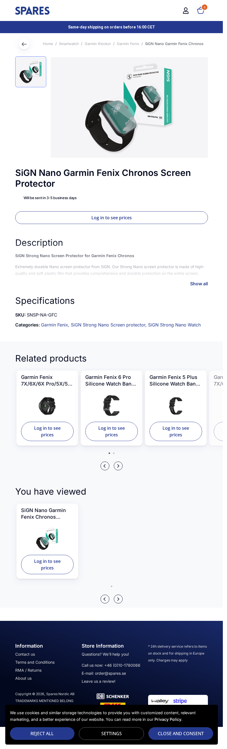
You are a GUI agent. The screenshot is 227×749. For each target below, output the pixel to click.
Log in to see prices (111, 218)
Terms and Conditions (35, 662)
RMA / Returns (28, 670)
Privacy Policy (167, 719)
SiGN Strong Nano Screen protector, (109, 325)
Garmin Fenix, (56, 325)
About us (23, 678)
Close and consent (181, 733)
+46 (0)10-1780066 (122, 665)
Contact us (25, 654)
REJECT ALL (42, 733)
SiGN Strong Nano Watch (174, 325)
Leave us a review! (98, 681)
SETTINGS (111, 733)
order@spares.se (110, 673)
